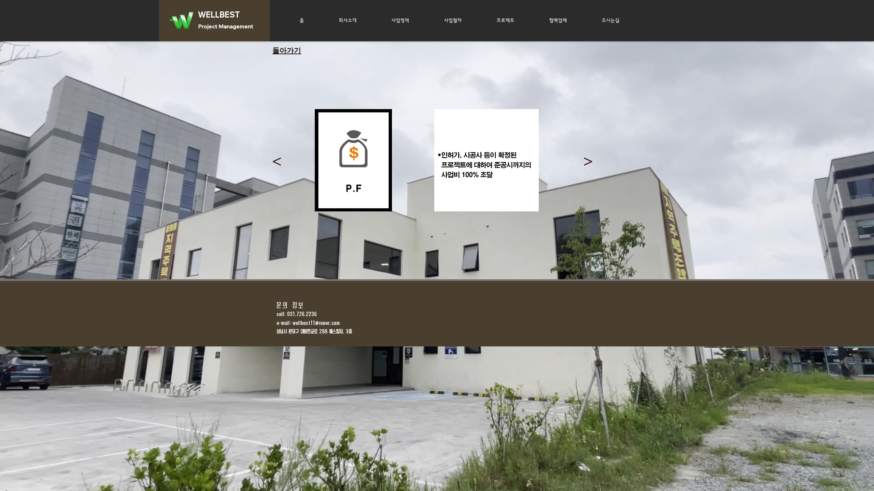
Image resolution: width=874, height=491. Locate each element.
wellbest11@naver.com (316, 323)
